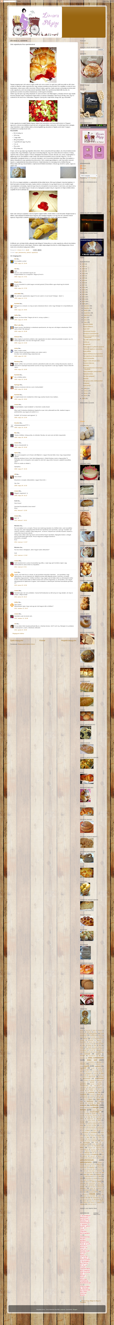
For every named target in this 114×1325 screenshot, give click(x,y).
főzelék (84, 1075)
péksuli (100, 1158)
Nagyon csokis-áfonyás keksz (91, 360)
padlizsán (84, 1156)
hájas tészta (92, 1087)
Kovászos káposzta (88, 363)
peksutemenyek (87, 1160)
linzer (86, 1135)
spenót (100, 1178)
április (85, 388)
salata (84, 1174)
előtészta (82, 1070)
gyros (100, 1082)
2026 (83, 264)
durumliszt (82, 1058)
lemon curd (96, 1130)
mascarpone (86, 1142)
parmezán (82, 1158)
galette (100, 1075)
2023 (83, 271)
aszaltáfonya (93, 1035)
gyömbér (92, 1082)
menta (100, 1144)
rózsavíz (82, 1172)
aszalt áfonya (83, 1033)
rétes (94, 1169)
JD (15, 474)
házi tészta (99, 1090)
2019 (83, 280)
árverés (100, 1032)
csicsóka (91, 1050)
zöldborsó (85, 1202)
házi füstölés (90, 1090)
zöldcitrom (92, 1202)
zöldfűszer (99, 1202)
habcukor (92, 1084)
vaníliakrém (95, 1197)
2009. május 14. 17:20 (20, 288)
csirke (89, 1052)
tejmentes (83, 1188)
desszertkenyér (92, 1055)
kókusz (82, 1118)
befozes (101, 1037)
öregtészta (95, 1154)
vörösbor (84, 1201)
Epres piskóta (87, 351)
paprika (100, 1156)
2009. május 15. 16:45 (20, 379)
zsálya (89, 1204)
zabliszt (90, 1200)
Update (84, 1195)
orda (93, 1152)
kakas (84, 1099)
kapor (81, 1101)
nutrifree (100, 1151)
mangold (100, 1139)
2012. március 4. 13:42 (20, 555)
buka (15, 572)
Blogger (75, 1309)
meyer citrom (83, 1145)
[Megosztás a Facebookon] (39, 250)
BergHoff (97, 1038)
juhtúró (91, 1097)
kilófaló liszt (82, 1116)
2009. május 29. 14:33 (20, 485)
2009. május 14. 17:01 (20, 276)
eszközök (95, 1069)
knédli (94, 1116)
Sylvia (16, 452)
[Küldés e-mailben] (34, 250)
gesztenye (101, 1076)
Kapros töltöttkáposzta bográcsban (93, 353)
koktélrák (100, 1116)
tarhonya (100, 1186)
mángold (82, 1140)
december (87, 306)
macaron (92, 1135)
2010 (83, 301)
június (85, 320)
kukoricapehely (92, 1127)
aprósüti (82, 1032)
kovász (82, 1122)
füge (96, 1075)
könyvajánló (88, 1125)
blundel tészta (92, 1042)
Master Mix (98, 1142)
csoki (94, 1052)
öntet (83, 1154)
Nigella (87, 1151)
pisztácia (88, 1164)
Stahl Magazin (83, 1180)
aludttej (94, 1030)
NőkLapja (93, 1151)
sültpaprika (91, 1180)
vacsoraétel (92, 1196)
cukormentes (94, 1048)
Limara (16, 404)
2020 (83, 278)
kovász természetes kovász (95, 1122)
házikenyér (82, 1092)
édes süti (92, 1060)
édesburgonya (83, 1062)
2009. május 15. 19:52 (20, 399)
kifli (101, 1115)
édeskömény (91, 1062)
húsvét (98, 1094)
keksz (98, 1103)
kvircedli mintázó (90, 1128)
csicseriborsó (83, 1050)
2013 (83, 294)
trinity (16, 348)
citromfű (89, 1047)
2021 (83, 275)
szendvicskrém (91, 1183)
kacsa (96, 1097)
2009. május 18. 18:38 (20, 437)
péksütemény (22, 252)
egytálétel (83, 1068)
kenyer (96, 1107)
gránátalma (85, 1080)
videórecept (96, 1199)
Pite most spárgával (88, 376)
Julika (16, 315)
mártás (102, 1140)
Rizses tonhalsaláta (88, 358)
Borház (97, 1043)
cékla (95, 1045)
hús (99, 1092)
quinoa (99, 1166)
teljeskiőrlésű (99, 1188)
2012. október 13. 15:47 (21, 608)
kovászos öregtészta (93, 1123)
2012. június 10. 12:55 (20, 585)
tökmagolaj (84, 1194)
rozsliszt (97, 1172)
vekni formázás (83, 1199)
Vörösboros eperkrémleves (90, 333)
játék (102, 1096)
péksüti (29, 252)
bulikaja (89, 1045)
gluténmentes (99, 1078)
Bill (101, 1038)
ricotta (98, 1169)
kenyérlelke (82, 1111)
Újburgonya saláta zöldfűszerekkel (93, 381)
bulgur (83, 1045)
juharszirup (84, 1097)
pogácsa (98, 1164)
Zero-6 (95, 1200)
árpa (95, 1032)
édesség (83, 1064)
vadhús (100, 1196)
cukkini (82, 1048)
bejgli (92, 1038)
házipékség (91, 1092)
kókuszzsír (82, 1120)
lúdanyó (16, 336)
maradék (88, 1140)
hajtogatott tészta (92, 1089)
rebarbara (92, 1167)
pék (95, 1157)
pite (93, 1164)
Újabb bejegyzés (16, 640)
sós (81, 1178)
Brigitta (16, 282)
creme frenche (98, 1047)
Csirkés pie (86, 342)
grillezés (92, 1080)
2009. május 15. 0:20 (20, 356)
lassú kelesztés (100, 1128)
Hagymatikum (83, 1087)
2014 (83, 292)
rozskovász (89, 1172)
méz (90, 1145)
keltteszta (83, 1105)
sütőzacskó (83, 1183)
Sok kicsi (95, 1176)
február (86, 393)
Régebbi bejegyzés (68, 640)
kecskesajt (90, 1103)
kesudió (94, 1113)
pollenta (93, 1165)
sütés (97, 1180)
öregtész (88, 1154)
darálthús (98, 1054)
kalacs (90, 1099)
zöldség (82, 1204)
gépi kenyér (92, 1076)
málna (88, 1139)
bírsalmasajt (90, 1040)
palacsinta (92, 1156)
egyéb (86, 1066)
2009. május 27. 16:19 (20, 469)
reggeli (83, 1169)
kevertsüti (82, 1115)
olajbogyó (87, 1152)
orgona (102, 1152)
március (86, 390)
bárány (88, 1037)
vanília (89, 1197)
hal (101, 1089)
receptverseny (100, 1167)
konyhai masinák (91, 1120)
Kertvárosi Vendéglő (84, 1113)
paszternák (90, 1158)
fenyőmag (96, 1071)
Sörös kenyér (87, 385)
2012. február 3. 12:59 (20, 510)
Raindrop (17, 361)
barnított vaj (94, 1037)
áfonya (81, 1030)
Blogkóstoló (83, 1042)
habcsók (100, 1084)
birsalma (82, 1040)
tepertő (82, 1190)
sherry (81, 1176)
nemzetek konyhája (95, 1149)
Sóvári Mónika (89, 1178)
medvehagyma (84, 1144)
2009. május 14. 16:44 (20, 263)
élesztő (93, 1068)
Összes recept (84, 43)
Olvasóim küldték (88, 324)
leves (102, 1132)
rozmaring (99, 1171)
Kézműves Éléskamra (92, 1115)
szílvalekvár (92, 1185)
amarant (100, 1030)
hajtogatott (82, 1089)
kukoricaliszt (83, 1127)
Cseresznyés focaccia (89, 331)
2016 (83, 287)
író (90, 1096)
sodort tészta (88, 1176)
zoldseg (101, 1201)
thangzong (101, 1190)
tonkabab (91, 1192)
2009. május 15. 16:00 (20, 369)
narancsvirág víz (84, 1149)
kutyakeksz (82, 1128)
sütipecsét (87, 1181)
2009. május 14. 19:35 (20, 319)
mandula (94, 1139)
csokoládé (87, 1054)
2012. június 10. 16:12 (20, 597)
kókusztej (99, 1118)
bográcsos (82, 1043)
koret (99, 1120)
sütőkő (93, 1181)
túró (103, 1194)
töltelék (92, 1194)
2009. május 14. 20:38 (20, 331)
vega (101, 1197)
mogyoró (90, 1147)
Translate (93, 178)
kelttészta (94, 1105)
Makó (94, 1137)
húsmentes (92, 1094)
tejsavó (91, 1188)
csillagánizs (99, 1050)
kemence (82, 1107)
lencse (102, 1130)
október (86, 310)
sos (100, 1176)
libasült (91, 1134)
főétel (102, 1073)
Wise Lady (17, 325)
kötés (101, 1125)
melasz (94, 1144)
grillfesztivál (99, 1080)
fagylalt (100, 1070)
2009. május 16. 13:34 (20, 417)
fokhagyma (88, 1073)
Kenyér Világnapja (97, 1110)
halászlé (82, 1090)
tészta (93, 1190)
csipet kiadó (83, 1052)
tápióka (94, 1186)
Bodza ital (86, 365)
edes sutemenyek (96, 1058)
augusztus (87, 315)
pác (103, 1154)
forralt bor (96, 1073)
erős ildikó (17, 293)
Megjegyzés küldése (18, 633)
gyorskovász (83, 1082)
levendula (94, 1132)
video (90, 1199)
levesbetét (85, 1134)
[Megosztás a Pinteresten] (41, 250)
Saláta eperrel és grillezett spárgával (93, 346)
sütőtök (99, 1181)
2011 (83, 299)
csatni (100, 1048)
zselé (93, 1204)
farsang (86, 1071)
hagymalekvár (97, 1085)
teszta (87, 1190)
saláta (91, 1174)
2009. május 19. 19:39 (20, 447)
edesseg (98, 1062)
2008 (83, 398)
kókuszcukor (90, 1118)
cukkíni (87, 1048)
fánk (81, 1071)
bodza (100, 1042)
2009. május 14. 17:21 (20, 298)
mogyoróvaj (98, 1147)
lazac (83, 1130)
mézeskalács (97, 1145)
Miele (82, 1147)
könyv (81, 1125)
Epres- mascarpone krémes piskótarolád (91, 336)
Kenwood (88, 1107)
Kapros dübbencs (88, 326)
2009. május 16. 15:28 (20, 427)
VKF (102, 1199)
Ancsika (16, 423)
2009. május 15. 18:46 (20, 389)
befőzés (85, 1038)
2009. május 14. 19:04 (20, 309)
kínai (89, 1117)
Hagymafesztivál (84, 1085)
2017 (83, 285)
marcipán (94, 1140)
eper (16, 252)
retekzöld (89, 1169)
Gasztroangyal (83, 1076)
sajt (103, 1172)
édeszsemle (92, 1064)
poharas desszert (84, 1166)
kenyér (83, 1110)
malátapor (82, 1139)
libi (15, 259)
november (87, 308)
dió (99, 1055)
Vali (15, 268)
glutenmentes (86, 1078)
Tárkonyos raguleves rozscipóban (92, 349)
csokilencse (100, 1052)
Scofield (16, 303)
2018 (83, 282)
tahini (89, 1186)
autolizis (100, 1035)
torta (96, 1192)
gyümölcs (83, 1084)
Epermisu (86, 378)
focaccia (82, 1073)
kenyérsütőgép (94, 1112)
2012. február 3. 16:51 (20, 520)
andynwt (62, 1309)
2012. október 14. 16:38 (21, 618)
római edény (91, 1170)
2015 (83, 289)
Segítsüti (98, 1174)
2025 (83, 266)
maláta (100, 1137)
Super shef (86, 329)
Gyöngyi (17, 384)
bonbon (88, 1043)
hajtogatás (99, 1087)
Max (15, 432)
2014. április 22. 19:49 (20, 630)
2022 (83, 273)
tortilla (102, 1191)
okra (81, 1152)
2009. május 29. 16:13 (20, 495)
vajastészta (34, 252)
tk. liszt (84, 1192)
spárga (95, 1178)
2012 (83, 296)
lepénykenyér (85, 1132)
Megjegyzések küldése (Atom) (26, 644)
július (85, 317)
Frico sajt (91, 1075)
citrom (82, 1047)
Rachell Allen (83, 1167)
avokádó (82, 1037)
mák (88, 1137)
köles (101, 1123)
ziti (15, 623)
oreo (98, 1152)
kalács (98, 1099)
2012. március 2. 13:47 (20, 542)
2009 (83, 304)
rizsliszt (84, 1170)
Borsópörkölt (86, 344)
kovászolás (83, 1123)
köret (94, 1125)
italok (98, 1096)
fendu (91, 1071)
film (101, 1071)
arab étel (89, 1032)
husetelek (83, 1094)
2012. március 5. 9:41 (20, 567)
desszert (82, 1055)
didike (16, 602)
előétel (99, 1068)
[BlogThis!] (35, 250)
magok (99, 1135)
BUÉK (102, 1043)
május (85, 322)
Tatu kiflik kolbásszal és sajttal (91, 339)
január (85, 395)
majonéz (82, 1137)
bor (92, 1043)
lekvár (88, 1130)
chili (100, 1045)
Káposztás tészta (88, 374)
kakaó (102, 1097)
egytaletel (98, 1066)
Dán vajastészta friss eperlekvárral (93, 356)
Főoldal (42, 640)
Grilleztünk (86, 383)
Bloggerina (99, 1040)
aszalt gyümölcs (92, 1033)
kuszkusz (100, 1127)
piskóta (82, 1164)
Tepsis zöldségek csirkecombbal (92, 371)
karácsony (90, 1101)
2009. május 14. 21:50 (20, 343)
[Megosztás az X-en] (37, 250)
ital (93, 1096)
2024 (83, 268)
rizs (103, 1169)
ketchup (100, 1113)
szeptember (87, 313)
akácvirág (88, 1030)
